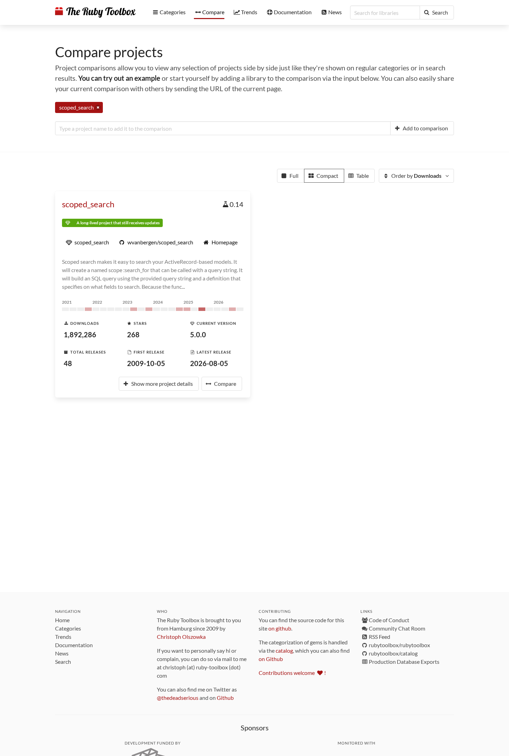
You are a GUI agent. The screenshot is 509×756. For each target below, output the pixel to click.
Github (225, 697)
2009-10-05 (146, 363)
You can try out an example (119, 78)
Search (63, 661)
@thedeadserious (177, 697)
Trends (63, 636)
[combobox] (223, 128)
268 (133, 334)
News (62, 653)
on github (279, 628)
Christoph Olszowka (181, 636)
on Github (271, 658)
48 (68, 363)
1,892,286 (80, 334)
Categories (68, 628)
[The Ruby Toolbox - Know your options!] (95, 12)
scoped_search (88, 204)
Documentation (74, 645)
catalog (284, 650)
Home (62, 620)
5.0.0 (198, 334)
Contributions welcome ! (292, 672)
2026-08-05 (209, 363)
